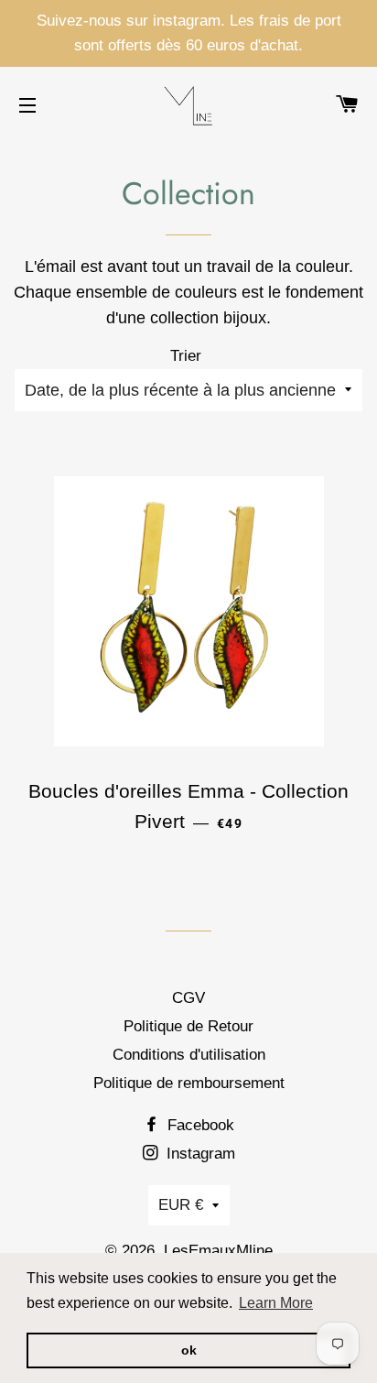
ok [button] (189, 1350)
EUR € (180, 1205)
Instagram (198, 1153)
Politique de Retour (188, 1026)
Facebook (198, 1125)
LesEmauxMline (218, 1250)
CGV (188, 998)
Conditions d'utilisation (189, 1054)
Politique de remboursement (189, 1083)
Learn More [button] (276, 1303)
